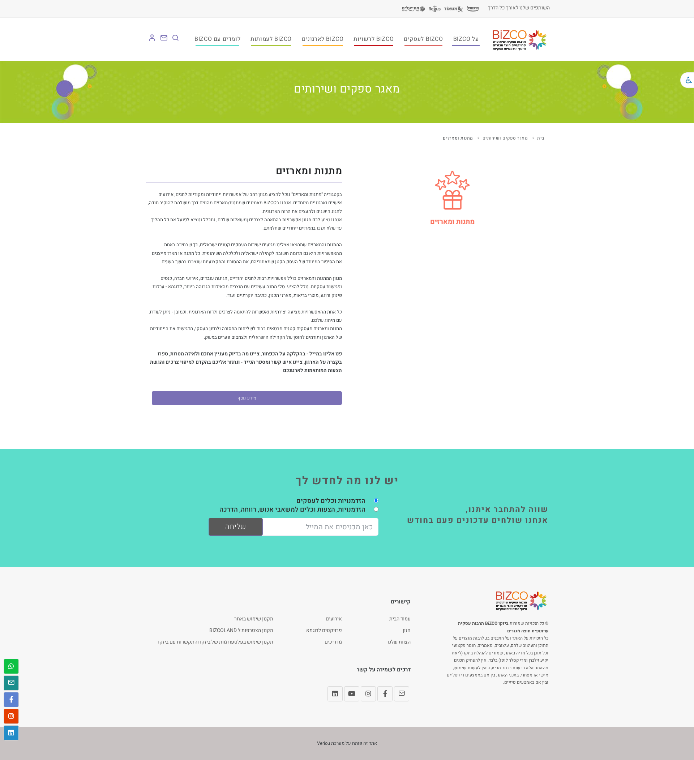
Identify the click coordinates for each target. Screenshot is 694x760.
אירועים (334, 619)
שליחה (235, 526)
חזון (407, 630)
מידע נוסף (246, 398)
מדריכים (333, 642)
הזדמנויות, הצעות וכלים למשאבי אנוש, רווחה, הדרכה (292, 510)
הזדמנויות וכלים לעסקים (330, 501)
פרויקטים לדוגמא (324, 630)
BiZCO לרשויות (374, 39)
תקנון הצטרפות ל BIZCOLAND (241, 630)
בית (540, 138)
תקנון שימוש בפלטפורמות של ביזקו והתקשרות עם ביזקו (215, 642)
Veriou (323, 743)
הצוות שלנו (399, 642)
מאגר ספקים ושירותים (505, 138)
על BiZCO (466, 39)
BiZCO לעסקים (423, 39)
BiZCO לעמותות (271, 39)
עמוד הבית (400, 619)
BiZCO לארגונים (322, 39)
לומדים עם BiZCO (217, 39)
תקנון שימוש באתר (253, 619)
